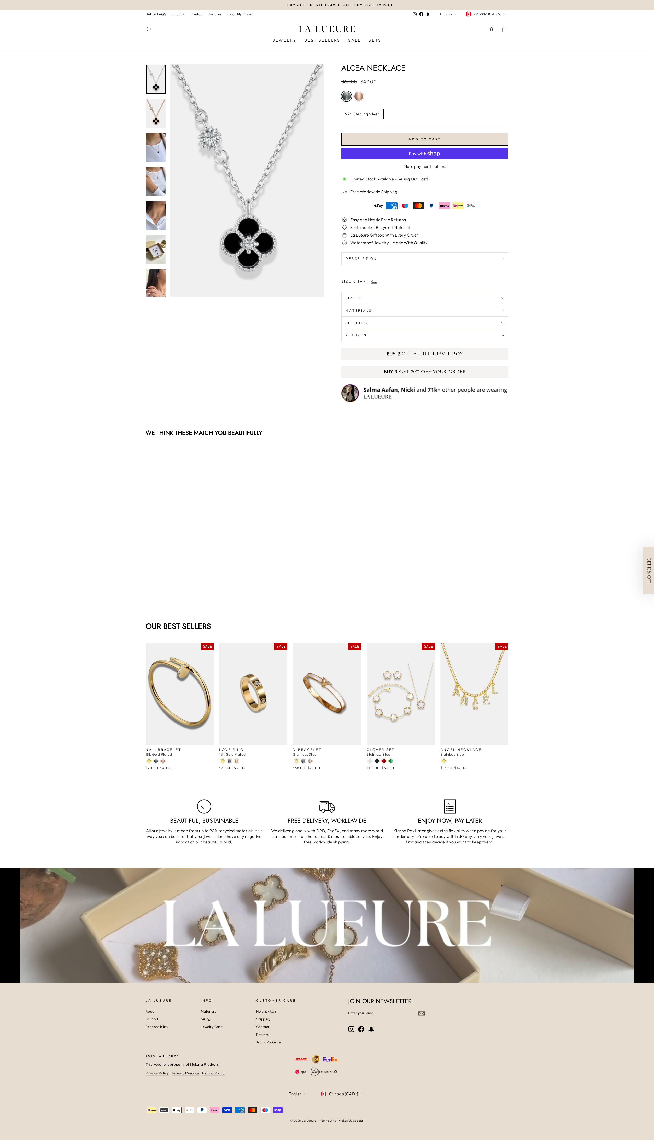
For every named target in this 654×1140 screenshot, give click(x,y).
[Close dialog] (420, 510)
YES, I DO (377, 573)
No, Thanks (377, 591)
